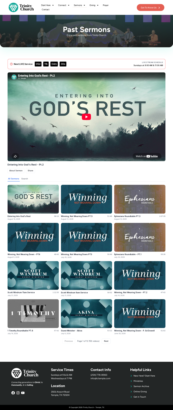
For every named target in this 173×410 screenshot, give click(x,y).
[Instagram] (18, 393)
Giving (92, 5)
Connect (62, 5)
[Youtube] (23, 393)
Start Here (46, 5)
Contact (45, 9)
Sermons (78, 5)
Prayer (105, 5)
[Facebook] (13, 393)
